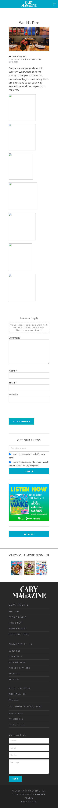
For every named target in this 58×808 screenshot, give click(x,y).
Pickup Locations (19, 668)
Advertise (14, 673)
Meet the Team (17, 662)
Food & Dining (17, 617)
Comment (15, 337)
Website (13, 394)
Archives (29, 534)
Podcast (14, 700)
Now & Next (16, 623)
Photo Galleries (19, 634)
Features (14, 611)
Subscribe (15, 651)
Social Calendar (20, 688)
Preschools (16, 719)
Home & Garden (18, 628)
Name (13, 370)
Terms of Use (17, 724)
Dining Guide (17, 694)
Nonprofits (16, 713)
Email (13, 382)
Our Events (15, 656)
